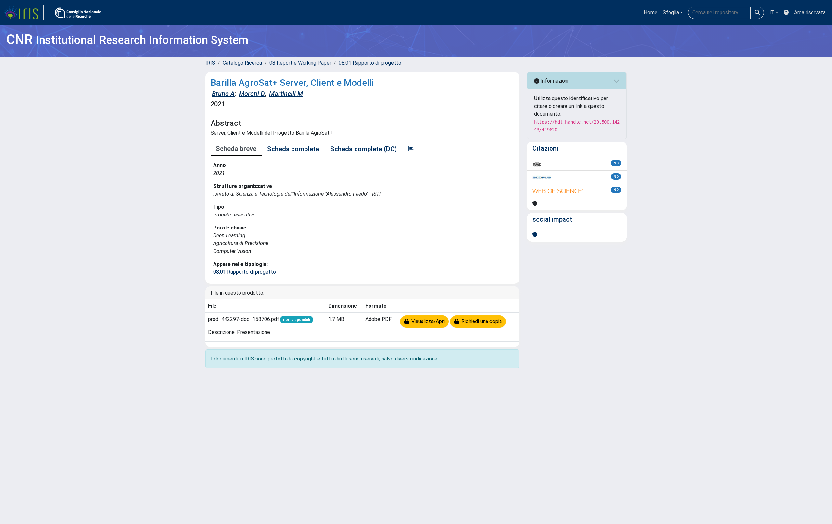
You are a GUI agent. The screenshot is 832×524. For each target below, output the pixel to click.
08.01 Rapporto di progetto (370, 63)
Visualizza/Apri (427, 321)
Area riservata (810, 12)
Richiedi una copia (480, 321)
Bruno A (223, 94)
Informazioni (553, 81)
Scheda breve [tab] (236, 148)
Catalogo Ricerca (242, 63)
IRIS (210, 63)
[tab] (411, 149)
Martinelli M (286, 94)
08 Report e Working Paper (300, 63)
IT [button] (771, 12)
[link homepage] (24, 12)
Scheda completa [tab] (293, 149)
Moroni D (252, 94)
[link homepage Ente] (78, 12)
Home (650, 12)
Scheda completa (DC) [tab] (363, 149)
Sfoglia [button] (671, 12)
